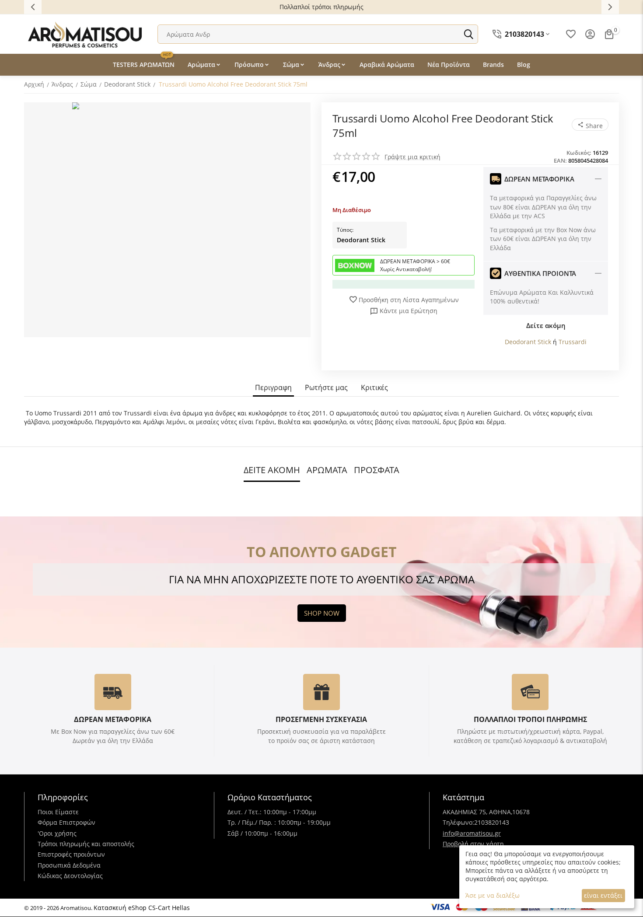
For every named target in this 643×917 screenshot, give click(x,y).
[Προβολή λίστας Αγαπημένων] (571, 34)
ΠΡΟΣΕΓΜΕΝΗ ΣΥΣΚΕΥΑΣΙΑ (321, 719)
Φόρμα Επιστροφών (66, 822)
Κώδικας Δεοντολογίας (70, 876)
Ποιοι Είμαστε (58, 812)
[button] (590, 124)
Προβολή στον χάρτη (473, 844)
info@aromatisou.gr (472, 833)
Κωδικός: (578, 153)
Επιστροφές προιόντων (71, 854)
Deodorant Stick (361, 240)
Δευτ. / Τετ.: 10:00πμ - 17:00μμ (271, 812)
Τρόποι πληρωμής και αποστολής (86, 844)
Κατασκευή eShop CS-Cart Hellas (142, 907)
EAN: (560, 160)
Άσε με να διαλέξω (492, 895)
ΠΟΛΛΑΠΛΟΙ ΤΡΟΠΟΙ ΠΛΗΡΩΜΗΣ (530, 719)
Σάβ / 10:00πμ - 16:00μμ (262, 833)
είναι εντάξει (603, 895)
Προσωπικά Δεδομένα (69, 865)
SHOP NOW (321, 613)
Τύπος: (345, 230)
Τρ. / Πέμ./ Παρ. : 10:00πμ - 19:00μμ (279, 822)
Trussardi (573, 342)
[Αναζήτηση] (468, 34)
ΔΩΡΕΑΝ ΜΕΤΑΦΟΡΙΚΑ (112, 719)
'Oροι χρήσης (57, 833)
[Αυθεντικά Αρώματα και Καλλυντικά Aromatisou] (85, 33)
